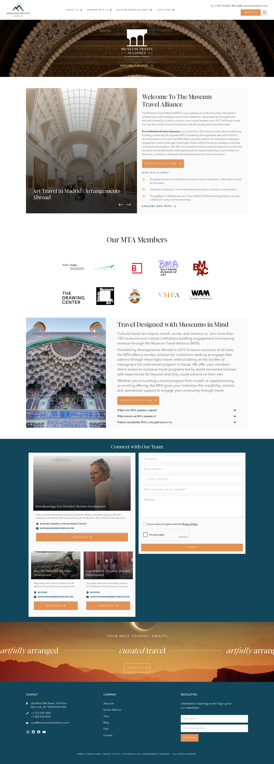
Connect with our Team (160, 164)
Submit (191, 547)
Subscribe (189, 738)
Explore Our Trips (134, 66)
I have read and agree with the (172, 524)
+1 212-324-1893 (41, 713)
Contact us (134, 668)
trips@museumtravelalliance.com (251, 6)
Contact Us (250, 12)
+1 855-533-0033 (222, 6)
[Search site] (264, 12)
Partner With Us (97, 10)
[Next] (128, 205)
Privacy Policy (190, 524)
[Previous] (121, 205)
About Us (73, 10)
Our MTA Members (137, 240)
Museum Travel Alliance (133, 10)
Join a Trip (164, 10)
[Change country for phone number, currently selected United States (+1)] (144, 479)
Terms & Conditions (89, 754)
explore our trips (157, 206)
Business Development (181, 154)
